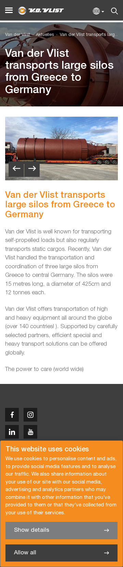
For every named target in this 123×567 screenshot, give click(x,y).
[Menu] (9, 10)
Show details (31, 530)
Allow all (25, 552)
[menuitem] (42, 35)
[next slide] (32, 169)
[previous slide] (16, 169)
